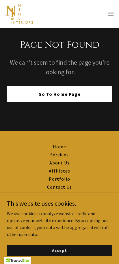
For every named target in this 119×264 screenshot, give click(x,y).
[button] (111, 14)
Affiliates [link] (59, 171)
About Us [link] (59, 163)
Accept (59, 250)
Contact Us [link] (59, 187)
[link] (19, 13)
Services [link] (59, 155)
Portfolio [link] (59, 179)
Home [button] (59, 146)
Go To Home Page (59, 94)
